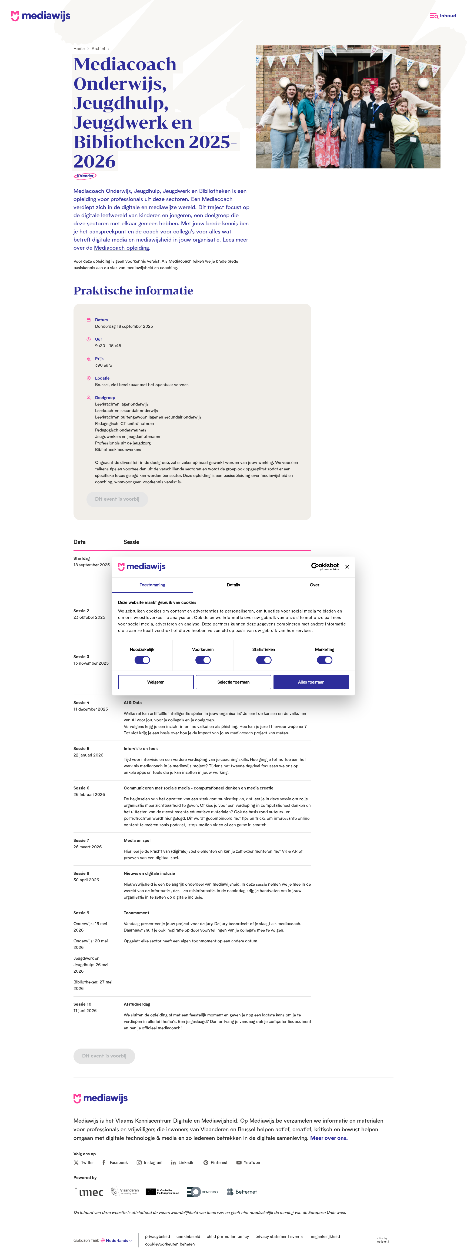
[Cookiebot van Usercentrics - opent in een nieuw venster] (315, 567)
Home (79, 48)
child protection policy (228, 1236)
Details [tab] (233, 584)
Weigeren (156, 682)
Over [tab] (314, 584)
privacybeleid (157, 1236)
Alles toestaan (311, 682)
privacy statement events (279, 1236)
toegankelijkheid (324, 1236)
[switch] (203, 660)
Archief (98, 48)
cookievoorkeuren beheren (170, 1244)
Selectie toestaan (234, 682)
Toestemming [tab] (152, 584)
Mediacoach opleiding (121, 247)
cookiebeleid (188, 1236)
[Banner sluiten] (347, 567)
